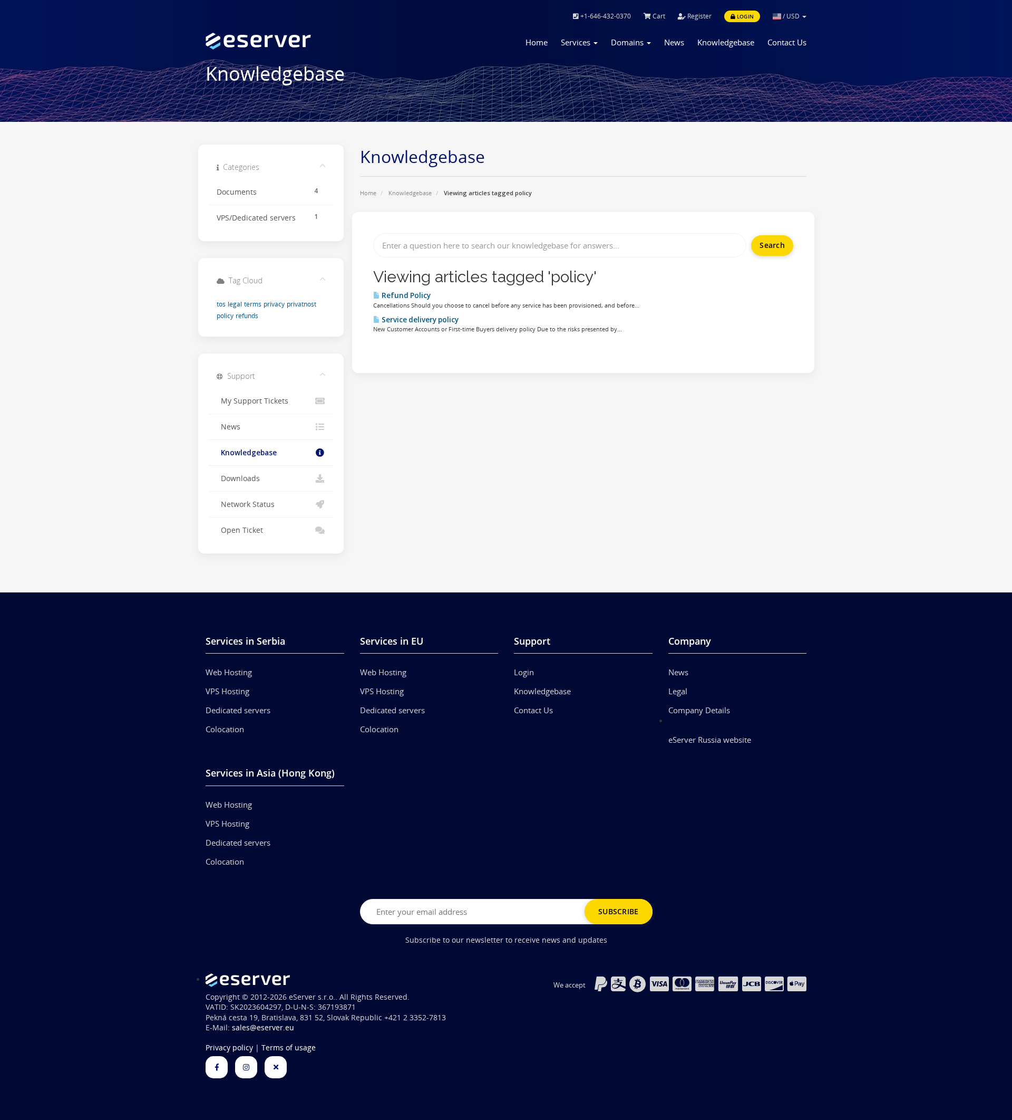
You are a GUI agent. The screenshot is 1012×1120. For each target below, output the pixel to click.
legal (235, 304)
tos (221, 304)
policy (225, 315)
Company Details (699, 710)
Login (744, 16)
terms (252, 304)
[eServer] (275, 41)
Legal (677, 691)
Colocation (225, 729)
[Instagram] (246, 1067)
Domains (628, 42)
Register (699, 16)
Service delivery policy (419, 319)
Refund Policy (405, 295)
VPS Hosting (227, 691)
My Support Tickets (252, 401)
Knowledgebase (725, 42)
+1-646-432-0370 (605, 16)
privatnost (301, 304)
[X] (276, 1067)
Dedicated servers (238, 710)
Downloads (238, 478)
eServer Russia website (709, 739)
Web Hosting (229, 672)
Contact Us (786, 42)
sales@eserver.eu (263, 1027)
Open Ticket (240, 530)
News (674, 42)
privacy (274, 304)
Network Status (246, 504)
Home (537, 42)
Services (576, 42)
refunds (247, 315)
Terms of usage (288, 1047)
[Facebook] (217, 1067)
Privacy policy (229, 1047)
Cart (658, 16)
